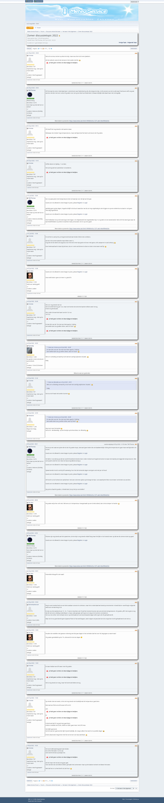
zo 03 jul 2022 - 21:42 (32, 378)
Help (123, 799)
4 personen (29, 260)
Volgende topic (132, 42)
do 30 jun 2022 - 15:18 (32, 160)
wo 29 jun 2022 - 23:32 (33, 88)
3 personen (29, 79)
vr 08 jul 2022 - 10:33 (32, 745)
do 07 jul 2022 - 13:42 (32, 698)
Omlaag (29, 48)
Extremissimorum (33, 604)
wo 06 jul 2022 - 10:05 (32, 630)
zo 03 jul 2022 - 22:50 (32, 413)
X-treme (30, 55)
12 (49, 48)
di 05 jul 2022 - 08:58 (32, 500)
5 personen (29, 525)
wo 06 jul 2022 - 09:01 (32, 571)
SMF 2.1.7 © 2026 (32, 799)
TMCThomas (31, 90)
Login (85, 203)
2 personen (29, 118)
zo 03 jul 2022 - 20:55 (32, 343)
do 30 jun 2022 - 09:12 (32, 126)
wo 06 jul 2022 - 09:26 (32, 602)
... (47, 48)
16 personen (30, 293)
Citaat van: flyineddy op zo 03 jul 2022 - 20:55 (60, 382)
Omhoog (29, 781)
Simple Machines (41, 799)
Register (79, 203)
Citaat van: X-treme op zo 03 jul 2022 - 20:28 (59, 347)
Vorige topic (122, 42)
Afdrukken (134, 48)
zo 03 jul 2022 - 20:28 (32, 301)
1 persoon (29, 187)
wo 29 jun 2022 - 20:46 (33, 53)
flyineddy (31, 346)
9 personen (29, 492)
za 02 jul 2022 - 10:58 (32, 268)
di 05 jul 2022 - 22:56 (32, 533)
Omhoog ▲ (136, 799)
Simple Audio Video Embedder (35, 801)
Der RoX (30, 271)
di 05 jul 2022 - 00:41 (32, 444)
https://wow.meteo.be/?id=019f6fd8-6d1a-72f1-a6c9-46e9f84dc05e (89, 121)
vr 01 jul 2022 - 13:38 (32, 233)
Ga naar (112, 788)
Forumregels (129, 799)
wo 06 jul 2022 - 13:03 (32, 663)
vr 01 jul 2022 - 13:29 (32, 195)
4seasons (31, 415)
